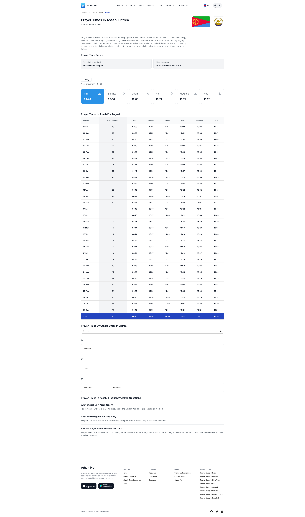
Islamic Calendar (146, 5)
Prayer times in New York (210, 480)
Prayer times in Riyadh (209, 491)
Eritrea (100, 12)
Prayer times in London (209, 476)
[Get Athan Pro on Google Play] (106, 486)
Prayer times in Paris (208, 473)
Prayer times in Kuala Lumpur (211, 494)
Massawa (88, 387)
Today (86, 79)
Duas (160, 5)
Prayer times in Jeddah (209, 487)
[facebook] (211, 511)
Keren (86, 368)
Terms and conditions (182, 473)
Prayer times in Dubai (208, 484)
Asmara (87, 348)
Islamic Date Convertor (132, 480)
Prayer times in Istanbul (209, 498)
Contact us (183, 5)
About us (170, 5)
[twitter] (217, 511)
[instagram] (222, 511)
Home (120, 5)
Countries (130, 5)
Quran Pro (178, 480)
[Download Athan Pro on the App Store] (89, 486)
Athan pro (92, 5)
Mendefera (116, 387)
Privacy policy (179, 476)
